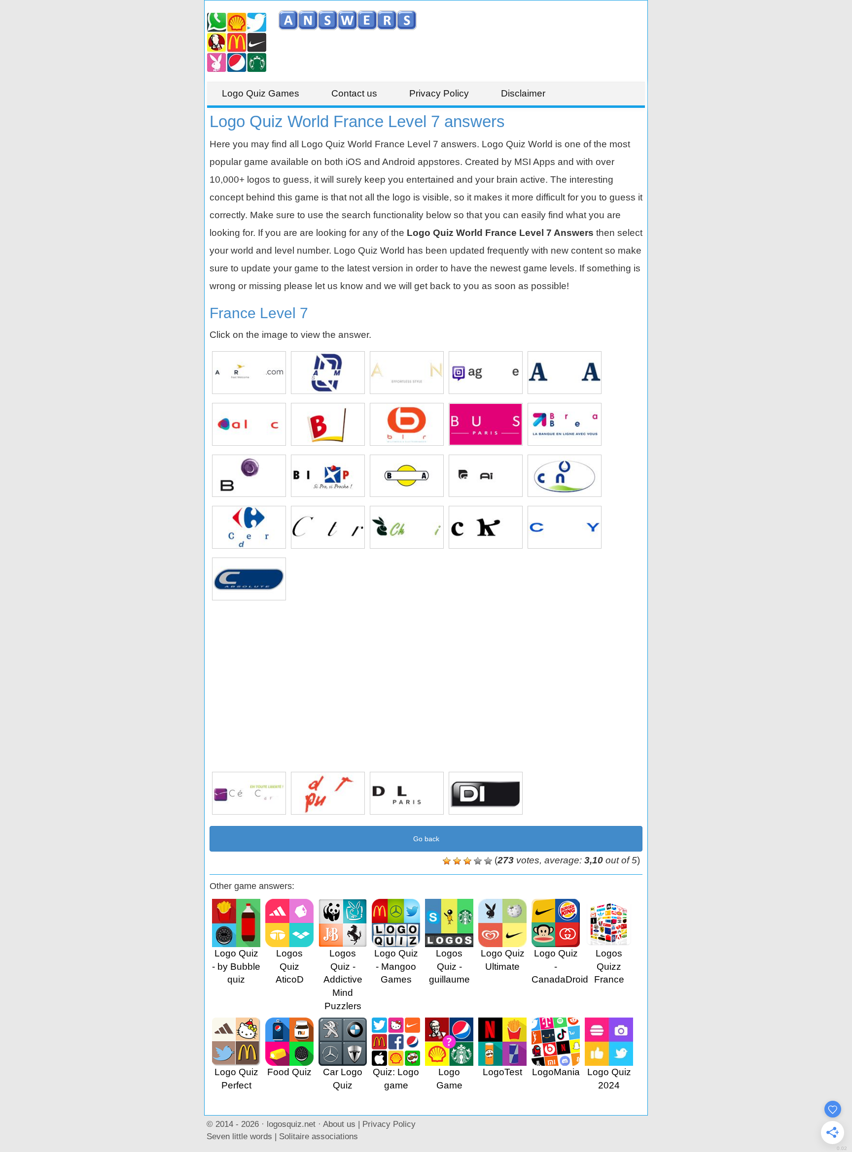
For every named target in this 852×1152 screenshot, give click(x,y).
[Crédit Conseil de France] (249, 793)
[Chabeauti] (407, 527)
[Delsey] (407, 793)
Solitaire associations (318, 1136)
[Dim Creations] (486, 793)
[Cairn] (486, 476)
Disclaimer (523, 93)
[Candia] (565, 476)
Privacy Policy (439, 93)
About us (339, 1124)
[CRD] (249, 579)
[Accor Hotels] (249, 372)
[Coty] (565, 527)
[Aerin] (407, 372)
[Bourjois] (486, 424)
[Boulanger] (407, 424)
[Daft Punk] (328, 793)
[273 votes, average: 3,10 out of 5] (447, 861)
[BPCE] (249, 476)
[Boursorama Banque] (565, 424)
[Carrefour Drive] (249, 527)
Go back (426, 839)
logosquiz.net (291, 1124)
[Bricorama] (407, 476)
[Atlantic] (249, 424)
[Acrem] (328, 372)
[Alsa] (565, 372)
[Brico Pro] (328, 476)
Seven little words (239, 1136)
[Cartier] (328, 527)
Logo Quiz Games (260, 93)
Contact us (354, 93)
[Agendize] (486, 372)
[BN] (328, 424)
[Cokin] (486, 527)
